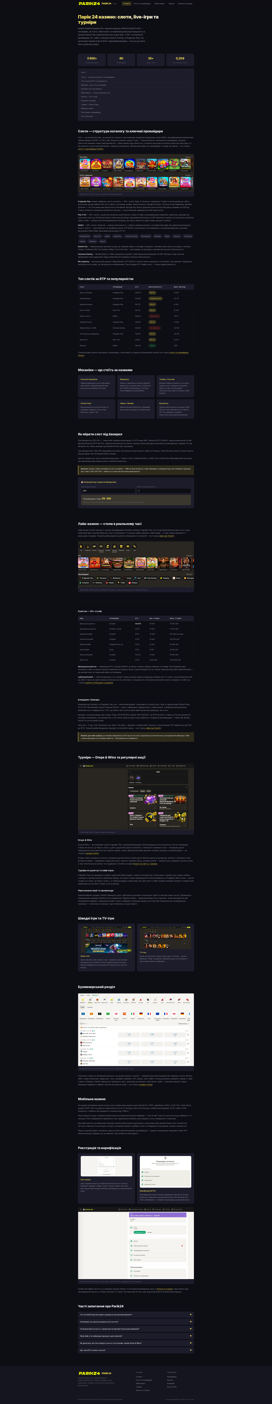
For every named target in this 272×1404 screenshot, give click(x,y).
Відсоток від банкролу (146, 487)
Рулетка (170, 1380)
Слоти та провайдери (142, 3)
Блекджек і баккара (88, 101)
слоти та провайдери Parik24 (90, 149)
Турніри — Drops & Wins (90, 104)
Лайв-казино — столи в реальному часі (95, 93)
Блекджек (171, 1383)
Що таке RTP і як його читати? (136, 1350)
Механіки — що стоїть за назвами (93, 85)
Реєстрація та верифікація (91, 112)
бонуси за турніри (165, 1289)
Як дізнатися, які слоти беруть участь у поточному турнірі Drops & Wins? (136, 1343)
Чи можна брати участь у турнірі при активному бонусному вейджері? (136, 1329)
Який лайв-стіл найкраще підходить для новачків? (136, 1336)
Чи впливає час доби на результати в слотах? (136, 1322)
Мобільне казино (87, 108)
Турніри (171, 3)
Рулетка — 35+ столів (89, 97)
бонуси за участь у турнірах (145, 864)
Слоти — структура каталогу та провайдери (97, 77)
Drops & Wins (172, 1387)
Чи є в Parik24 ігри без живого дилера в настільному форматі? (136, 1315)
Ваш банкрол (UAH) (88, 487)
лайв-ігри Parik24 (166, 536)
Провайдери (171, 1377)
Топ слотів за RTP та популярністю (94, 81)
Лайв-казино (159, 3)
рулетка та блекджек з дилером (99, 683)
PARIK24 (109, 3)
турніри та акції (146, 1084)
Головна (126, 3)
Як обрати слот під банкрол (91, 89)
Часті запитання (87, 116)
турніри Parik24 (92, 853)
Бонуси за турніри (185, 3)
